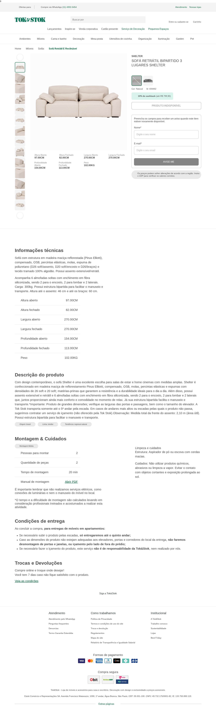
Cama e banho (58, 39)
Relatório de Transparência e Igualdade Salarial (113, 642)
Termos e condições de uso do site (107, 624)
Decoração (78, 39)
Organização (145, 39)
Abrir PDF (71, 481)
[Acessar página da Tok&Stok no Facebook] (95, 599)
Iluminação (164, 39)
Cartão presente (109, 29)
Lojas (153, 633)
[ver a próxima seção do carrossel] (20, 215)
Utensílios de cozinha (120, 39)
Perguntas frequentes (59, 624)
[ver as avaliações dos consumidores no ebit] (94, 680)
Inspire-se (70, 29)
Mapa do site (97, 638)
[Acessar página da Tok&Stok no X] (120, 599)
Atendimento (181, 7)
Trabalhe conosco (159, 624)
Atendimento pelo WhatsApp (62, 619)
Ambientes (25, 39)
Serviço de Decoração (133, 29)
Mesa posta (97, 39)
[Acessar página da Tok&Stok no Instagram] (104, 599)
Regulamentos (97, 633)
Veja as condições (26, 581)
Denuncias (53, 628)
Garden (180, 39)
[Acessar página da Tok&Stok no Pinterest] (112, 599)
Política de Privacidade (101, 619)
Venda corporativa (88, 29)
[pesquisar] (142, 20)
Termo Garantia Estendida (61, 633)
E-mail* (138, 143)
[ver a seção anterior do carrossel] (20, 57)
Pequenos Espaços (158, 29)
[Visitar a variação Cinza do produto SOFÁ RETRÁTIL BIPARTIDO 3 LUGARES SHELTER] (148, 81)
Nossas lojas (195, 7)
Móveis (41, 39)
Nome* (137, 127)
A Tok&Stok (156, 619)
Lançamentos (54, 29)
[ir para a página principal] (30, 20)
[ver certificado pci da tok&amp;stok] (122, 680)
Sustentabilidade (158, 628)
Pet (192, 39)
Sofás (41, 48)
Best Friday (156, 638)
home (18, 48)
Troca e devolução (99, 628)
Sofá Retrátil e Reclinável (63, 48)
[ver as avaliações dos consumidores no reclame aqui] (108, 680)
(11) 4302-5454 (69, 7)
